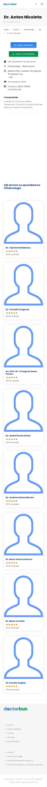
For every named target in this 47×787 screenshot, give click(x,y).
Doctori (10, 725)
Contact (10, 752)
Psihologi (10, 737)
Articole (10, 733)
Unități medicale (14, 729)
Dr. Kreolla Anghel (16, 682)
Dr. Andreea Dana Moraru (20, 497)
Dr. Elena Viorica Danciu (19, 559)
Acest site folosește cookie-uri (20, 760)
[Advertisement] (23, 141)
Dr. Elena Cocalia (15, 621)
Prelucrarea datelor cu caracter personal (25, 764)
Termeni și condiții (14, 756)
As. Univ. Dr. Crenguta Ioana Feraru (21, 372)
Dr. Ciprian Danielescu (18, 247)
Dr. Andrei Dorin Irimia (18, 435)
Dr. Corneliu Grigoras (17, 309)
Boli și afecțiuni (13, 741)
